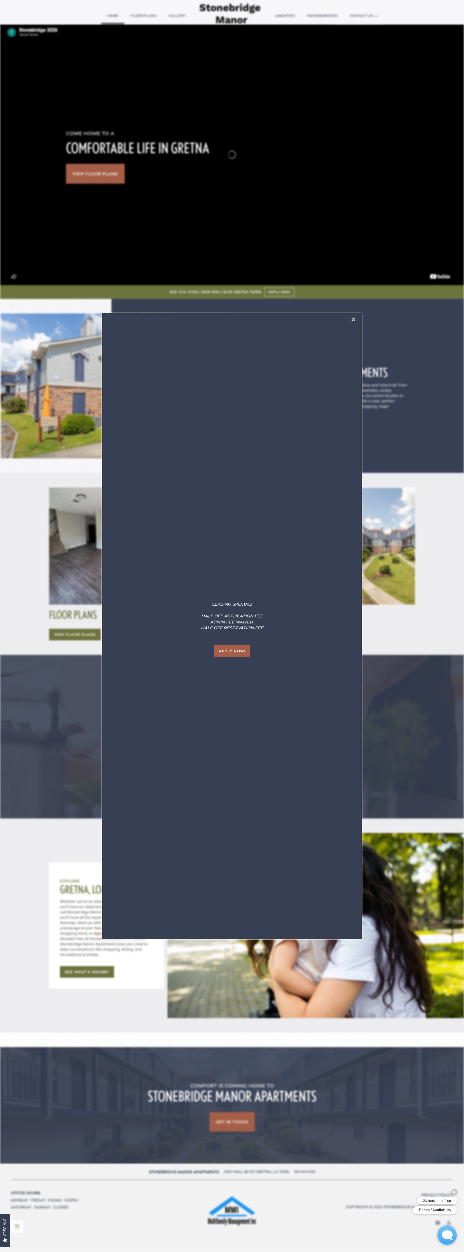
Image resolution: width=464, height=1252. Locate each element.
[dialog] (232, 626)
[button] (232, 651)
